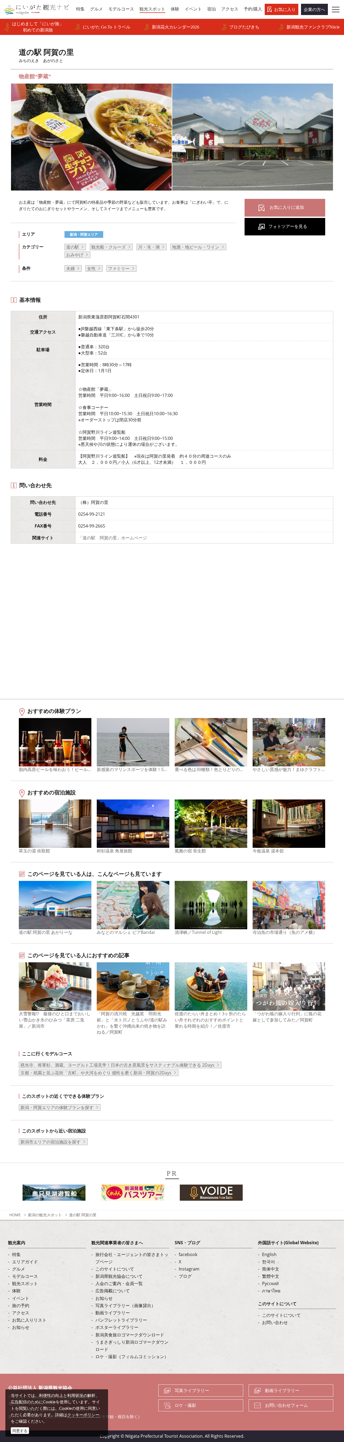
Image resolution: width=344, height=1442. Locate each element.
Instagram (189, 1269)
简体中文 (270, 1269)
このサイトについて (114, 1269)
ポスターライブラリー (116, 1327)
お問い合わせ (275, 1322)
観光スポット (25, 1283)
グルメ (18, 1269)
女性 (91, 268)
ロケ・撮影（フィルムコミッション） (132, 1357)
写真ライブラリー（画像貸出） (125, 1305)
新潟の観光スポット (45, 1214)
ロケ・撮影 (185, 1405)
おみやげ (74, 255)
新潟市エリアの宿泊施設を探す (50, 1142)
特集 (16, 1254)
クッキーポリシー (83, 1414)
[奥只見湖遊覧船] (54, 1194)
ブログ (185, 1276)
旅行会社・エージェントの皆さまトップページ (132, 1258)
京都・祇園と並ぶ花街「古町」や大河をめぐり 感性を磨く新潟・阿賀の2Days (95, 1073)
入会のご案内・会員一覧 (119, 1283)
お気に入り (285, 9)
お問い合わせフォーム (286, 1405)
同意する (19, 1430)
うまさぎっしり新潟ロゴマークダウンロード (132, 1345)
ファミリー (119, 268)
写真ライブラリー (192, 1390)
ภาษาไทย (271, 1291)
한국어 (268, 1262)
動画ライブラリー (112, 1313)
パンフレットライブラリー (121, 1320)
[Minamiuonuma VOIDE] (211, 1194)
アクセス (20, 1313)
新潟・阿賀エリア (84, 234)
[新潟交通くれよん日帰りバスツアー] (132, 1194)
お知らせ (20, 1327)
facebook (188, 1254)
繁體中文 (270, 1276)
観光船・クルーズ (108, 247)
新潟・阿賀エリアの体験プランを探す (57, 1107)
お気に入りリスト (29, 1320)
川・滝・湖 (149, 247)
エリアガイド (25, 1262)
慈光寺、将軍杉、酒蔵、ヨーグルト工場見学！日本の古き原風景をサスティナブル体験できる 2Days (117, 1065)
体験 (16, 1291)
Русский (270, 1283)
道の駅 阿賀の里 (84, 1214)
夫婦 (70, 268)
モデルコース (25, 1276)
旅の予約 (20, 1305)
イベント (20, 1298)
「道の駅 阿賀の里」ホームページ (112, 538)
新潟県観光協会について (119, 1276)
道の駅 (72, 247)
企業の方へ (314, 9)
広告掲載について (112, 1291)
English (269, 1254)
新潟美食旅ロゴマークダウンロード (129, 1335)
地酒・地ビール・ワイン (195, 247)
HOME (15, 1214)
